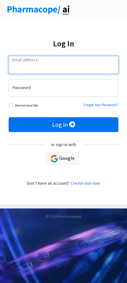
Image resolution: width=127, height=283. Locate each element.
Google (66, 158)
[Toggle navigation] (114, 10)
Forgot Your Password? (101, 104)
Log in (60, 124)
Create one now (85, 183)
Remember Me (26, 105)
